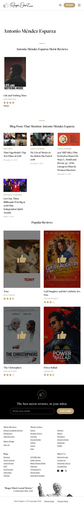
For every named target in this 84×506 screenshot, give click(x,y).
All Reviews (8, 434)
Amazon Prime (36, 434)
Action (32, 431)
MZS (5, 466)
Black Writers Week (37, 463)
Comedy (33, 437)
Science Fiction (63, 440)
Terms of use (49, 501)
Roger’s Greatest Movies (13, 431)
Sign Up (7, 445)
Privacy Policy (63, 501)
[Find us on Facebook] (58, 471)
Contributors (62, 466)
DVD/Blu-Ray (35, 457)
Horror (32, 446)
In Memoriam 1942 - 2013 (23, 491)
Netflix (59, 434)
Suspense (61, 443)
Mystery (60, 431)
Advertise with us (63, 463)
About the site (62, 457)
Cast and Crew (9, 437)
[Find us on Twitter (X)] (66, 471)
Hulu (32, 449)
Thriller (59, 446)
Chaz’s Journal (9, 460)
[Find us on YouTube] (62, 471)
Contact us (61, 460)
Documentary (35, 440)
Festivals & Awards (37, 476)
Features (33, 466)
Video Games (35, 460)
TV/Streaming (35, 470)
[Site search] (60, 5)
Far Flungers (8, 470)
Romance (61, 437)
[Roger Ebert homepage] (18, 5)
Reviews (7, 457)
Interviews (7, 473)
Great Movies (9, 463)
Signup (69, 5)
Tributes (7, 476)
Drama (32, 443)
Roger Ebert (35, 473)
